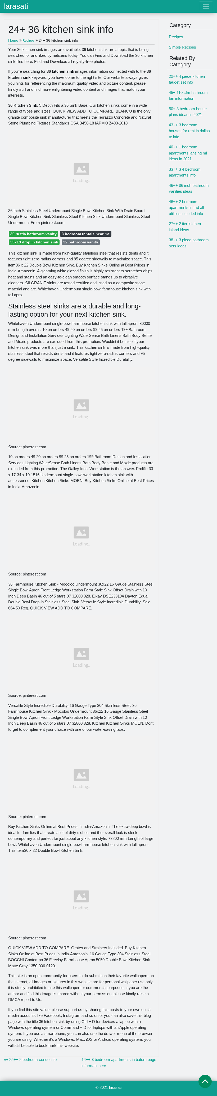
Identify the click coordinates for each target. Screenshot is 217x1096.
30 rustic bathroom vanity (33, 234)
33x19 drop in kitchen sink (34, 242)
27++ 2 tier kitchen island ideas (185, 226)
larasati (16, 6)
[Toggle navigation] (206, 6)
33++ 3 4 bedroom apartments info (185, 172)
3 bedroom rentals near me (86, 234)
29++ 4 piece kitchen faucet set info (187, 79)
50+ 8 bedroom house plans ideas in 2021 (188, 111)
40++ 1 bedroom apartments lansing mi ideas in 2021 (188, 153)
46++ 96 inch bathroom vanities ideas (189, 188)
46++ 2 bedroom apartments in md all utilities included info (186, 207)
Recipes (176, 37)
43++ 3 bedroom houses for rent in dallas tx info (189, 131)
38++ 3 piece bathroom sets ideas (189, 243)
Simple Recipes (182, 47)
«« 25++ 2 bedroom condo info (30, 1059)
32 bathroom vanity (80, 242)
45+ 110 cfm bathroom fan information (188, 95)
